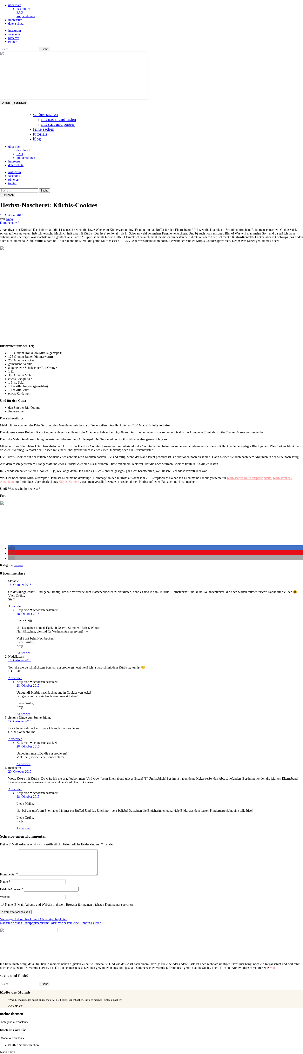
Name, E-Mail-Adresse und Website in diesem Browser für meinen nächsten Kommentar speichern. (69, 904)
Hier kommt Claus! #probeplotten (33, 919)
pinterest (13, 38)
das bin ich (23, 8)
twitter (12, 41)
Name (5, 881)
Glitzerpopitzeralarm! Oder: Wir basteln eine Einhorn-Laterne (50, 923)
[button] (11, 548)
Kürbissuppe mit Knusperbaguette (249, 478)
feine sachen (43, 129)
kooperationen (25, 16)
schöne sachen (45, 114)
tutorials (40, 134)
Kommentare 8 (9, 222)
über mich (14, 5)
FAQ (19, 12)
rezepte (18, 565)
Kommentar (9, 874)
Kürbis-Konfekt (69, 481)
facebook (14, 34)
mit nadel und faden (58, 119)
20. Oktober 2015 (19, 771)
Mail (273, 967)
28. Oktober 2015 (28, 613)
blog (37, 139)
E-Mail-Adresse (11, 889)
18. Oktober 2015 (11, 215)
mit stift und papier (58, 124)
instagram (14, 30)
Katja (9, 219)
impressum (15, 20)
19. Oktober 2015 (19, 721)
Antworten (15, 606)
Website (5, 896)
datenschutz (15, 23)
